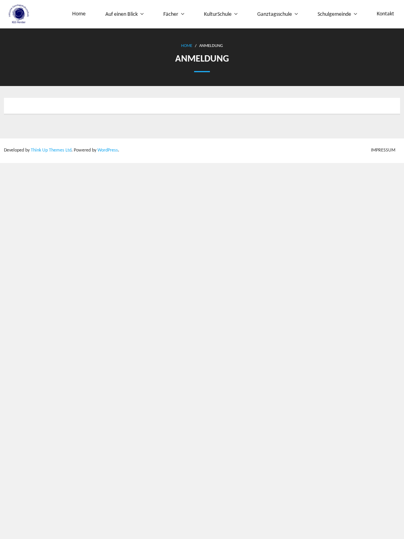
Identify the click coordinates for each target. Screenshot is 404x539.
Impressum (383, 150)
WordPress (107, 150)
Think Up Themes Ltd (51, 150)
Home (186, 46)
